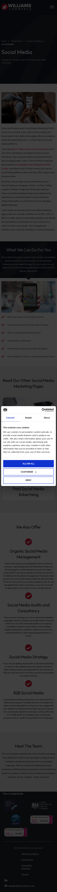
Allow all (29, 463)
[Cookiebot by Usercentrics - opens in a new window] (42, 410)
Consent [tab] (10, 417)
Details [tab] (28, 417)
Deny (28, 480)
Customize (27, 472)
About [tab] (47, 417)
